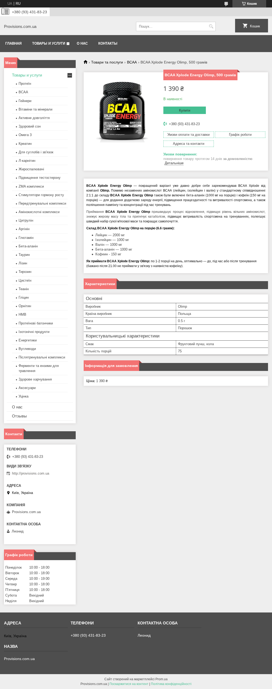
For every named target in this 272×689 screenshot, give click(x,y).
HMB (22, 314)
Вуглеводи (27, 349)
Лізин (23, 263)
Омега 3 (25, 135)
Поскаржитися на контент (128, 684)
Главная (13, 43)
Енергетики (28, 340)
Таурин (24, 255)
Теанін (24, 289)
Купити (184, 110)
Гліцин (24, 297)
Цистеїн (25, 280)
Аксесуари (27, 388)
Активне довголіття (34, 118)
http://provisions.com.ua (30, 473)
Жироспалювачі (31, 169)
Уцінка (23, 396)
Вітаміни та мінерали (35, 109)
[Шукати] (211, 26)
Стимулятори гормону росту (41, 195)
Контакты (107, 43)
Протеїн (25, 84)
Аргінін (24, 229)
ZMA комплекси (31, 186)
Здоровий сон (30, 126)
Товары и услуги (48, 43)
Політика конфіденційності (171, 684)
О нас (82, 43)
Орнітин (25, 306)
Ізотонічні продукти (34, 332)
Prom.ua (161, 679)
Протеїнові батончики (36, 323)
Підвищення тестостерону (40, 178)
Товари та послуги (107, 62)
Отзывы (19, 416)
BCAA (132, 62)
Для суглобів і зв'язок (36, 152)
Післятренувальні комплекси (42, 357)
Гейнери (25, 101)
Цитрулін (26, 220)
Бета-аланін (28, 246)
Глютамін (26, 238)
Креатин (25, 144)
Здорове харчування (35, 379)
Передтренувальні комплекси (42, 203)
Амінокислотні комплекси (39, 212)
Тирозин (25, 272)
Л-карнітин (27, 161)
